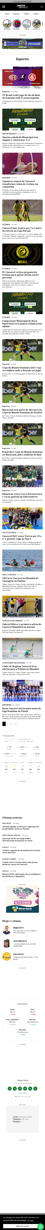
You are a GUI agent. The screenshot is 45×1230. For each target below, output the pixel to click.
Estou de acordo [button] (22, 1226)
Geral (7, 14)
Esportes (16, 14)
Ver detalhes (22, 1093)
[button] (16, 1096)
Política (26, 14)
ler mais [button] (30, 1220)
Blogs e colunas (11, 920)
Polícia (36, 14)
